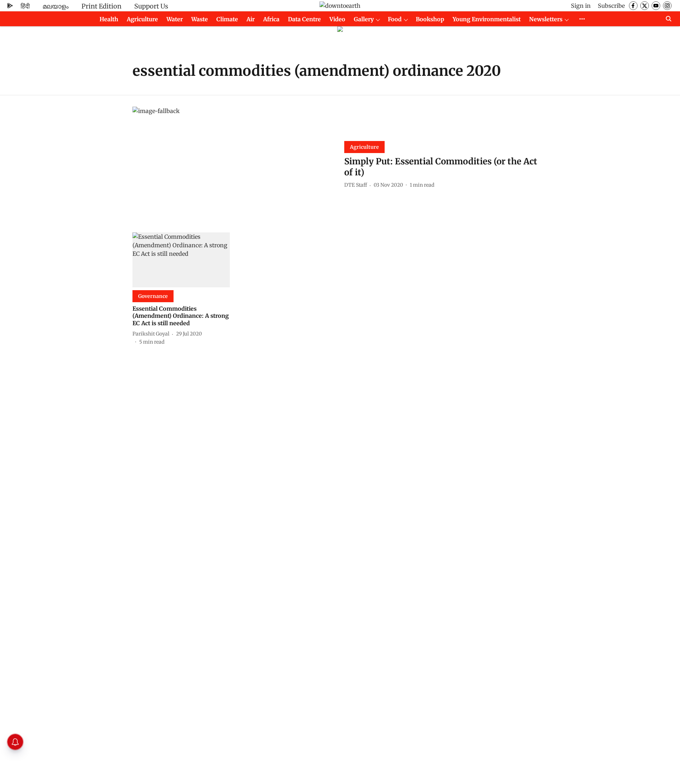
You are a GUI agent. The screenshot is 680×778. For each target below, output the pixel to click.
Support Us (151, 6)
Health (109, 19)
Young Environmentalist (487, 19)
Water (174, 19)
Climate (227, 19)
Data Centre (304, 19)
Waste (199, 19)
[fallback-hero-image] (234, 164)
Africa (271, 19)
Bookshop (430, 19)
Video (337, 19)
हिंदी (25, 6)
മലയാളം (55, 6)
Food (395, 19)
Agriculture (142, 19)
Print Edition (101, 6)
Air (250, 19)
